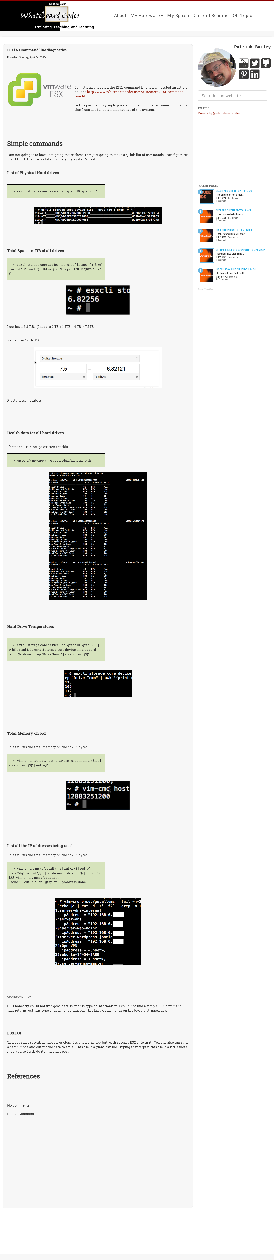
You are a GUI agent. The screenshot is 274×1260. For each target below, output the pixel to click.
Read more (233, 198)
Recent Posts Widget (206, 289)
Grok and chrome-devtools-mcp (233, 210)
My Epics (176, 15)
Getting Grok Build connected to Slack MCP (240, 249)
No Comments (222, 279)
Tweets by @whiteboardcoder (219, 113)
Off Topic (242, 15)
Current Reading (211, 15)
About (120, 15)
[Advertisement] (98, 1223)
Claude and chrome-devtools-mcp (234, 190)
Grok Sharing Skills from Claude (234, 230)
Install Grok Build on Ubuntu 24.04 (236, 269)
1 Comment (221, 200)
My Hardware (145, 15)
